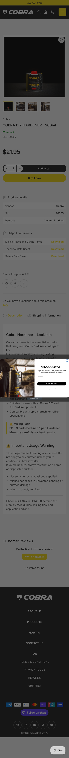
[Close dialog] (67, 360)
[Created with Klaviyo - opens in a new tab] (34, 398)
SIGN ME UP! (51, 383)
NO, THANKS (52, 389)
